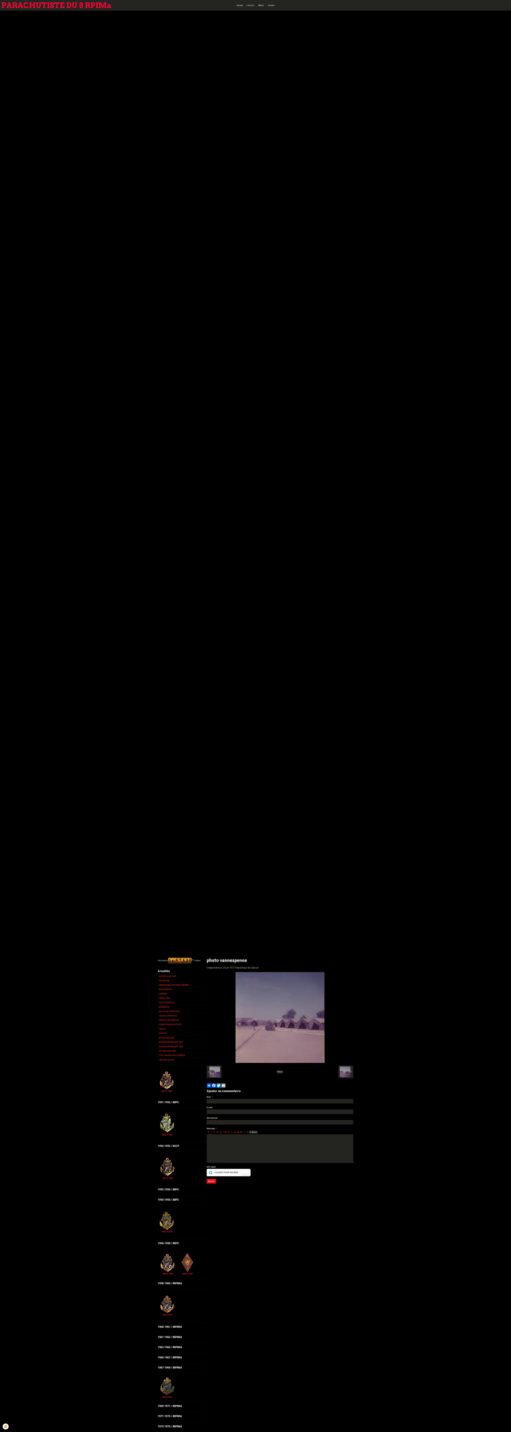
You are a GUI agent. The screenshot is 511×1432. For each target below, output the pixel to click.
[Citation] (225, 1132)
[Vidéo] (241, 1132)
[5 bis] (177, 1264)
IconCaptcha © (246, 1175)
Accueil (240, 5)
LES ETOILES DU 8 (166, 1003)
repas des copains (166, 1060)
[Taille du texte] (217, 1132)
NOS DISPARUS (165, 989)
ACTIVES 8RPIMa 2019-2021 (171, 1042)
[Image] (238, 1132)
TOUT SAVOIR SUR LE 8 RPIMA (172, 1055)
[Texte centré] (228, 1132)
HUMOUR (163, 1033)
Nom (209, 1097)
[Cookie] (6, 1426)
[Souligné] (214, 1132)
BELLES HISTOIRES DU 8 (169, 1011)
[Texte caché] (234, 1132)
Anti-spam (211, 1167)
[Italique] (211, 1132)
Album (261, 5)
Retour (279, 1072)
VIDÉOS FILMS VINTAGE (169, 1020)
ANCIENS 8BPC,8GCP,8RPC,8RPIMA (174, 985)
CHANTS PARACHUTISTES (170, 1024)
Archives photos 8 (166, 1038)
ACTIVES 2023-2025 (167, 1051)
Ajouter (211, 1181)
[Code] (244, 1132)
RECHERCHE (164, 981)
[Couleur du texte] (221, 1132)
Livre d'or (250, 5)
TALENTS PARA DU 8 (168, 1016)
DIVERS (162, 1029)
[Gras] (208, 1132)
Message (211, 1128)
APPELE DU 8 (164, 998)
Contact (271, 5)
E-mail (209, 1107)
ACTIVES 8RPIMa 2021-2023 (171, 1046)
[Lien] (231, 1132)
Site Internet (212, 1118)
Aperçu (254, 1132)
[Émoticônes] (247, 1132)
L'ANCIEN (163, 994)
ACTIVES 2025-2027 (167, 976)
